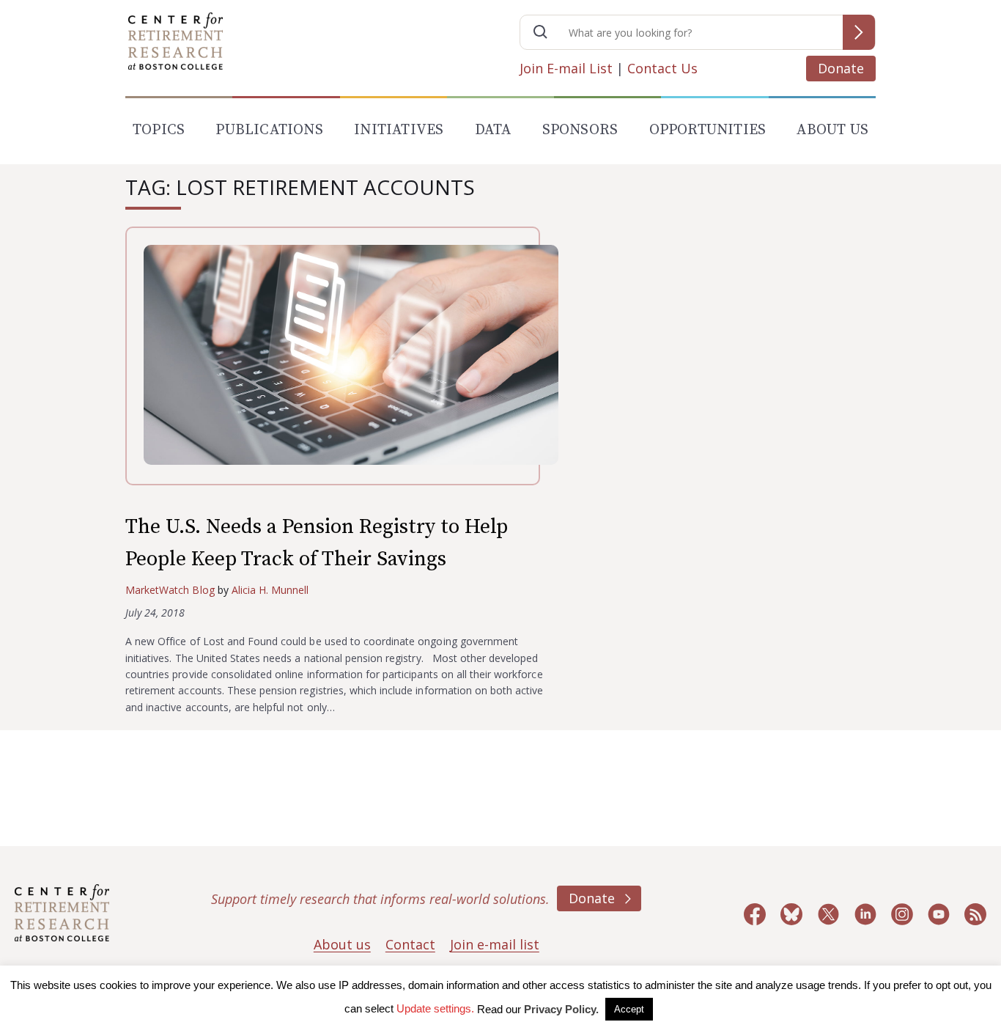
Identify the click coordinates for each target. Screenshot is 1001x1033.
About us (342, 944)
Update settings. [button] (435, 1008)
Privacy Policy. (561, 1009)
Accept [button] (629, 1009)
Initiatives (398, 130)
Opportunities (708, 130)
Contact (410, 944)
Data (493, 130)
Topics (159, 130)
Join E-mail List (566, 68)
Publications (268, 130)
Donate (841, 68)
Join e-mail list (494, 944)
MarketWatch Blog (170, 590)
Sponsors (580, 130)
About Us (832, 130)
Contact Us (662, 68)
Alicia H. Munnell (270, 590)
